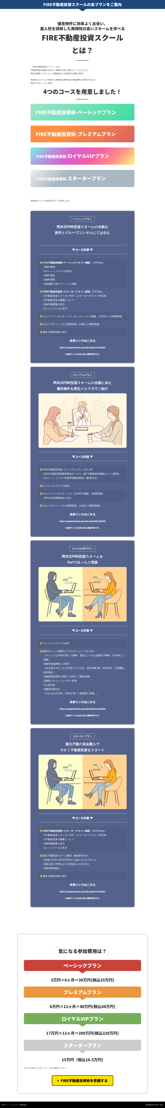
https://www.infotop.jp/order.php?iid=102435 (82, 347)
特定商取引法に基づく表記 (154, 1105)
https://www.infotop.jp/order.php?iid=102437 (82, 891)
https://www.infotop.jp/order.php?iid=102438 (82, 708)
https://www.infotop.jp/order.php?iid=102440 (82, 521)
